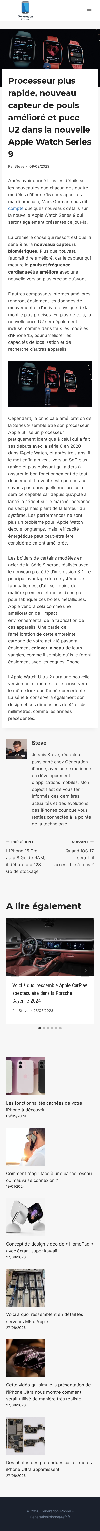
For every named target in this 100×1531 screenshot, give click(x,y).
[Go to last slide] (15, 970)
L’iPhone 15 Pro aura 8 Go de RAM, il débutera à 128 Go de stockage (25, 857)
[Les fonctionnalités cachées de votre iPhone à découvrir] (50, 1076)
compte (16, 208)
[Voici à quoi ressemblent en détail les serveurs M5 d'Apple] (50, 1288)
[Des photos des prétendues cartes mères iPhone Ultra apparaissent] (50, 1436)
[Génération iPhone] (25, 10)
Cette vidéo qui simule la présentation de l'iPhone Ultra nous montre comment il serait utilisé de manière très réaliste (48, 1391)
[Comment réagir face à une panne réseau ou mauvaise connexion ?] (50, 1147)
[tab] (39, 1028)
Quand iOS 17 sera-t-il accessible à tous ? (74, 853)
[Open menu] (89, 11)
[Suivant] (85, 970)
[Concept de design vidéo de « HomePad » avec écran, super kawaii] (50, 1217)
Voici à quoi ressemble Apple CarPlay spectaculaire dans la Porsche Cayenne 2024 (49, 993)
